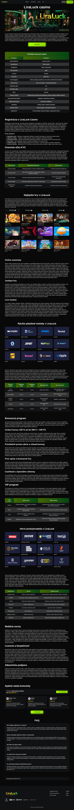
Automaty (60, 210)
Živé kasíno (27, 210)
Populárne (11, 210)
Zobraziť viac (37, 711)
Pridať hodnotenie (62, 691)
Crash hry (44, 210)
